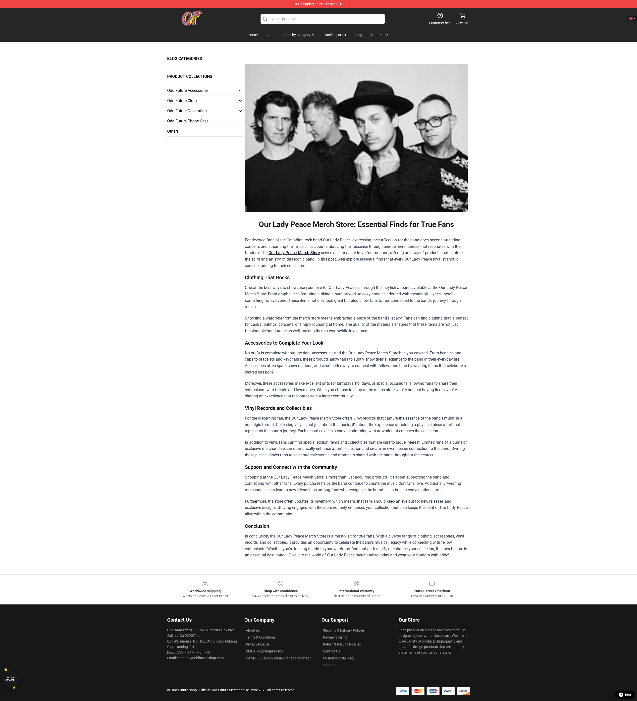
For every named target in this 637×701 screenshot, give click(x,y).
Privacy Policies (258, 644)
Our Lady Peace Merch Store (294, 252)
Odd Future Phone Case (188, 121)
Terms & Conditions (261, 637)
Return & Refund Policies (342, 644)
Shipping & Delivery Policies (344, 630)
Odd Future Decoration (187, 110)
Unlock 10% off (10, 679)
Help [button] (628, 695)
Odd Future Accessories (188, 90)
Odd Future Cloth (182, 100)
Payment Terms (335, 637)
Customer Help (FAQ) (339, 658)
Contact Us (331, 651)
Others (173, 131)
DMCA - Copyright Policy (264, 651)
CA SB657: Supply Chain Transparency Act (278, 658)
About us (253, 630)
